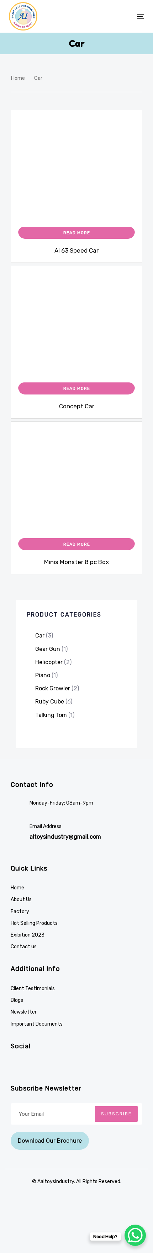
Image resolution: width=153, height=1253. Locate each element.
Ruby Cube (49, 701)
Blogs (17, 1000)
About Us (21, 899)
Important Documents (37, 1024)
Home (18, 78)
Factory (20, 912)
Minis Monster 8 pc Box (76, 561)
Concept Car (76, 406)
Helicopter (49, 662)
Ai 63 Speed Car (76, 250)
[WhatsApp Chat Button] (135, 1235)
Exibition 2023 (27, 935)
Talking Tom (51, 715)
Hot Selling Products (34, 923)
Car (39, 635)
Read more (76, 232)
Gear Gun (47, 649)
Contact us (24, 947)
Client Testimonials (33, 989)
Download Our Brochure (50, 1140)
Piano (42, 675)
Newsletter (24, 1012)
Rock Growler (52, 688)
